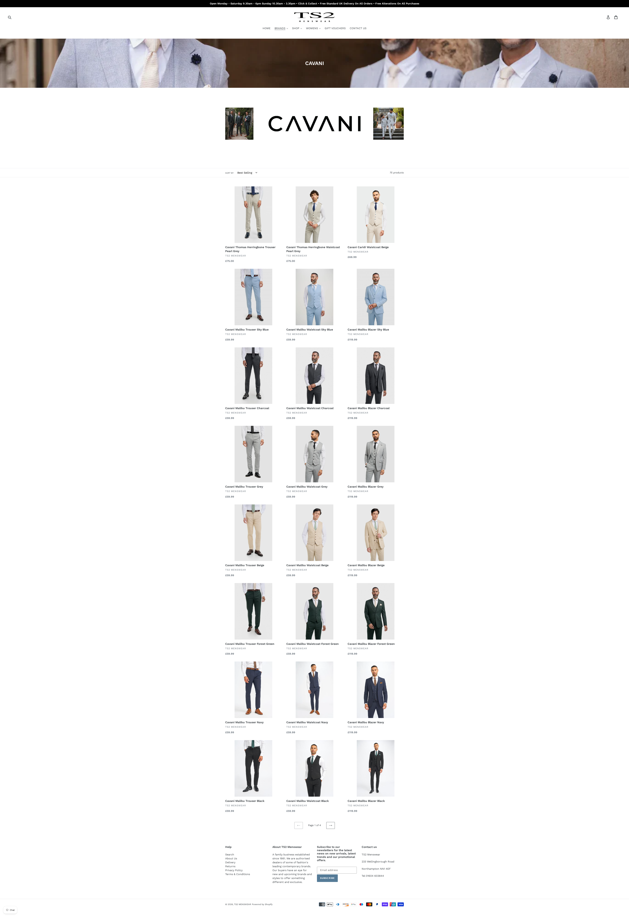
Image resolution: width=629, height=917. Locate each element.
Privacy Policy (234, 870)
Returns (230, 866)
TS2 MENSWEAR (242, 904)
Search (229, 854)
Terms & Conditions (237, 874)
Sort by (229, 173)
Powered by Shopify (262, 904)
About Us (231, 858)
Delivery (230, 862)
